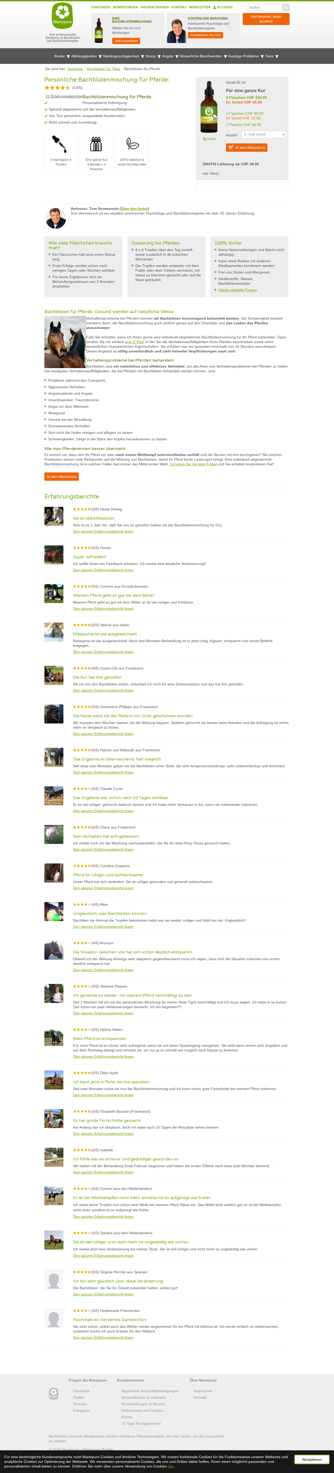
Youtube (80, 1404)
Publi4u (108, 1449)
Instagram (81, 1410)
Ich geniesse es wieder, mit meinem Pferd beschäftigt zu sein (132, 995)
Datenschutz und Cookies (142, 1410)
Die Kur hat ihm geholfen (97, 677)
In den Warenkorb (250, 147)
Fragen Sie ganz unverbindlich (284, 1431)
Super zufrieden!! (90, 556)
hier (171, 1466)
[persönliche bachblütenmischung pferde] (209, 110)
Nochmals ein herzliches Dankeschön (109, 1319)
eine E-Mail (134, 342)
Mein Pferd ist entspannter (100, 1038)
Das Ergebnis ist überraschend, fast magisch (117, 759)
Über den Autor (134, 208)
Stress (151, 56)
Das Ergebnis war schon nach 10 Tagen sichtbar (120, 797)
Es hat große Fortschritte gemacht (107, 1120)
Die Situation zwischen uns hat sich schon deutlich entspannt (132, 952)
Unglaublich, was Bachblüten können (110, 913)
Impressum (203, 1391)
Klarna (126, 1417)
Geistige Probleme (244, 56)
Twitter (78, 1397)
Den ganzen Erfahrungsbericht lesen (103, 531)
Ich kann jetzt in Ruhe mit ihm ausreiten (111, 1082)
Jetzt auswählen (126, 41)
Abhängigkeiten (84, 56)
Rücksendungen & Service (143, 1404)
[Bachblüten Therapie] (53, 1393)
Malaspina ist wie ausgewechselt (105, 634)
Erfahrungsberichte (64, 96)
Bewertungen (125, 7)
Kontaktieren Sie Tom (205, 35)
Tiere (270, 56)
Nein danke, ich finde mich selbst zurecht (273, 1442)
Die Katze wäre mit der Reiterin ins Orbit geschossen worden (133, 716)
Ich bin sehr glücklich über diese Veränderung (118, 1281)
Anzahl (231, 135)
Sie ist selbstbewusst (93, 518)
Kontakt (179, 7)
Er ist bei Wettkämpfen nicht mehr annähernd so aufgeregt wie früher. (142, 1197)
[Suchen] (286, 7)
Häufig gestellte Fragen (237, 290)
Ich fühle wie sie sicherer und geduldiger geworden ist (125, 1159)
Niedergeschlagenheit (121, 56)
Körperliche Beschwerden (201, 56)
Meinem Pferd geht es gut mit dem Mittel (113, 595)
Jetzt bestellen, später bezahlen (266, 19)
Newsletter (200, 7)
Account (224, 7)
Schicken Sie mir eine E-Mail (193, 464)
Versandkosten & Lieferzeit (143, 1397)
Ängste (168, 56)
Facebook (81, 1391)
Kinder (60, 56)
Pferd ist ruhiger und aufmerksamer (108, 875)
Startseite (100, 7)
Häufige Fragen (155, 7)
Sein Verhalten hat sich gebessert (106, 836)
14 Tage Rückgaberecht (141, 1423)
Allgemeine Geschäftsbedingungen (150, 1391)
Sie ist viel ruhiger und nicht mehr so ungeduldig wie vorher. (131, 1242)
